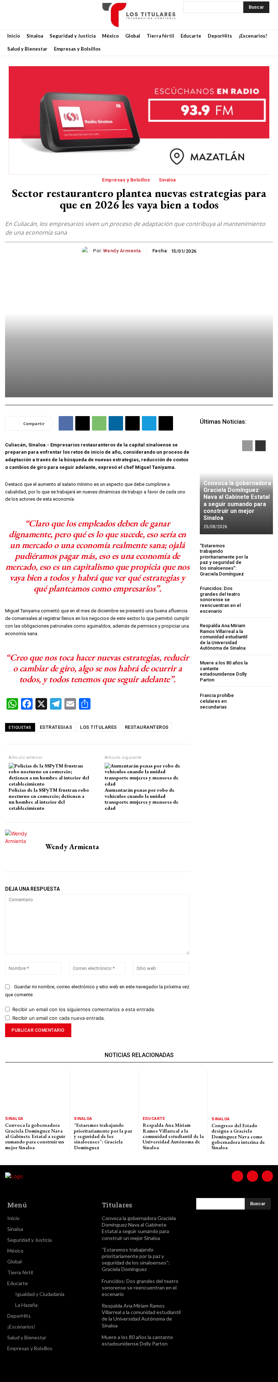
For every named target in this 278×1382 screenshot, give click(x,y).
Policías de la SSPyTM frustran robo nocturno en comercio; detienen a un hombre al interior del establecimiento (49, 799)
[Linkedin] (116, 423)
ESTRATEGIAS (56, 727)
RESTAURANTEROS (147, 727)
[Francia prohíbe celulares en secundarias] (262, 701)
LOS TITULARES (98, 727)
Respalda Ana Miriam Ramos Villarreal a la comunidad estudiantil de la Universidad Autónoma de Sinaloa (223, 637)
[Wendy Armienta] (87, 251)
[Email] (132, 423)
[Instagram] (34, 14)
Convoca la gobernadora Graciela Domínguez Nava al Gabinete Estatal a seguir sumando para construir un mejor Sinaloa (237, 500)
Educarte (154, 1119)
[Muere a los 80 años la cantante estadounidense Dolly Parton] (262, 671)
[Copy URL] (166, 423)
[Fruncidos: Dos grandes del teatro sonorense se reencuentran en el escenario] (262, 597)
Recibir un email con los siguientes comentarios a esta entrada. (83, 1009)
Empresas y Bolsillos (126, 180)
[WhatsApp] (99, 423)
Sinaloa (167, 180)
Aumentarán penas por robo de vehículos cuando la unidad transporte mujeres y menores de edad (141, 799)
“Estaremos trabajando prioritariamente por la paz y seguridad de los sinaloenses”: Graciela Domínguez (224, 560)
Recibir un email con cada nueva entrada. (58, 1018)
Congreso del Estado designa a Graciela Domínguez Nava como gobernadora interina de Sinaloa (238, 1136)
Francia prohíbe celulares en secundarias (217, 701)
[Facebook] (16, 14)
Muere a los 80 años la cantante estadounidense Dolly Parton (224, 671)
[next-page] (260, 445)
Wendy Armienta (122, 250)
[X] (52, 14)
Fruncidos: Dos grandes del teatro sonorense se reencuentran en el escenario (220, 599)
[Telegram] (149, 423)
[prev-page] (247, 445)
